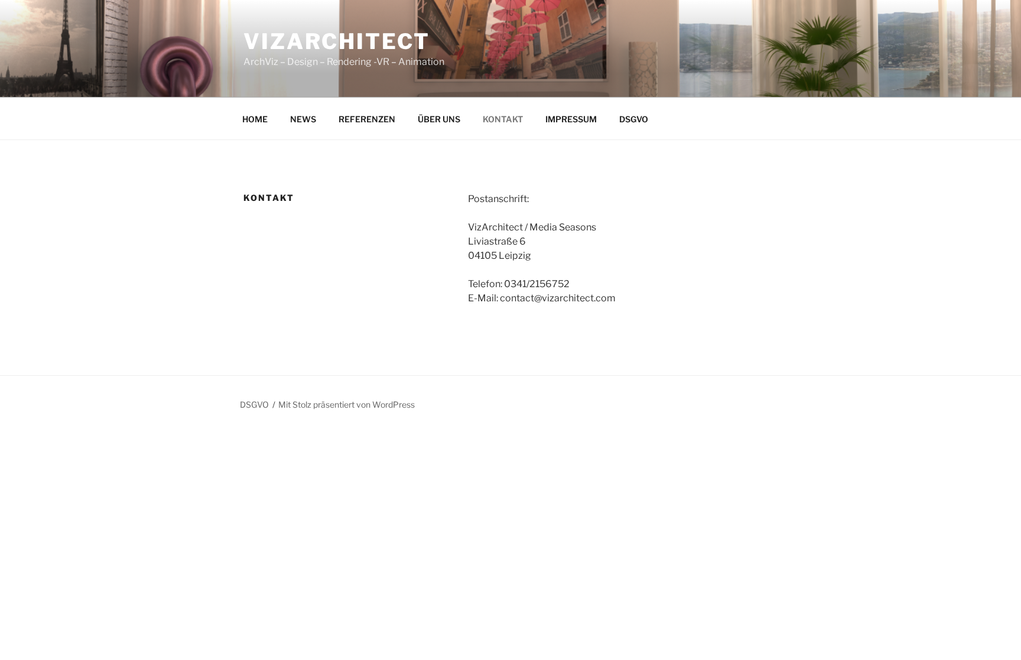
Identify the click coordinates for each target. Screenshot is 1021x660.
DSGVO (633, 119)
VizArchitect (336, 41)
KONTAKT (503, 119)
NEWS (303, 119)
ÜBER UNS (439, 119)
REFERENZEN (367, 119)
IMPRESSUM (571, 119)
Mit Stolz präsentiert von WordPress (346, 404)
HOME (255, 119)
